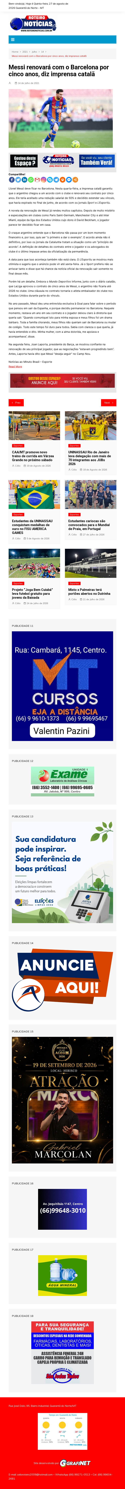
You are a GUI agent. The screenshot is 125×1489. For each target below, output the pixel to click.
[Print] (62, 180)
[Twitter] (18, 180)
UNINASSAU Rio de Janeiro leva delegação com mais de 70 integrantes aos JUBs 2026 (89, 458)
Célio (18, 465)
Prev (18, 402)
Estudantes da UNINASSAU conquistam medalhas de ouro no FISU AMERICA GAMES (32, 527)
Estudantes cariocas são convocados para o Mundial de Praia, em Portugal (89, 525)
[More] (75, 180)
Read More (15, 366)
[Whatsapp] (31, 180)
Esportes (18, 445)
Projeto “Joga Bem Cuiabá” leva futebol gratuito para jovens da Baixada (32, 594)
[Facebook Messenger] (69, 180)
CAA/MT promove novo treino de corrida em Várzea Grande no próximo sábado (33, 456)
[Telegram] (56, 180)
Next (107, 402)
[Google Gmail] (37, 180)
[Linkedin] (24, 180)
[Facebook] (12, 180)
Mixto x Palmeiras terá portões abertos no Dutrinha (89, 592)
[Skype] (50, 180)
